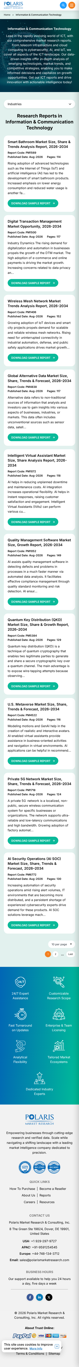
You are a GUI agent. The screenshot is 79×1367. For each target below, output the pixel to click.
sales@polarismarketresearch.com (44, 1260)
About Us (28, 1195)
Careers (29, 1202)
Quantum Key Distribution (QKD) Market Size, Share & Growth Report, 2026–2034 (38, 624)
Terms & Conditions (30, 1353)
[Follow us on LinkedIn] (39, 1297)
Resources (47, 1202)
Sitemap (54, 1353)
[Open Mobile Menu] (71, 5)
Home (7, 15)
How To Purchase (22, 1189)
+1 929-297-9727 (44, 1241)
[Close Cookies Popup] (57, 1346)
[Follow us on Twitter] (48, 1297)
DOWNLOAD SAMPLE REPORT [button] (31, 203)
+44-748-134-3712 (45, 1254)
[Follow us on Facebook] (30, 1297)
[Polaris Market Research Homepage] (13, 5)
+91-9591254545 (44, 1247)
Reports (45, 1195)
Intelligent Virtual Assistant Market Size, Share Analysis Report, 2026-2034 (37, 460)
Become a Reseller (53, 1189)
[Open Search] (63, 5)
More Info (36, 1348)
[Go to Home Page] (39, 1119)
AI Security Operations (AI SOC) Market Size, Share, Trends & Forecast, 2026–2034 (34, 863)
